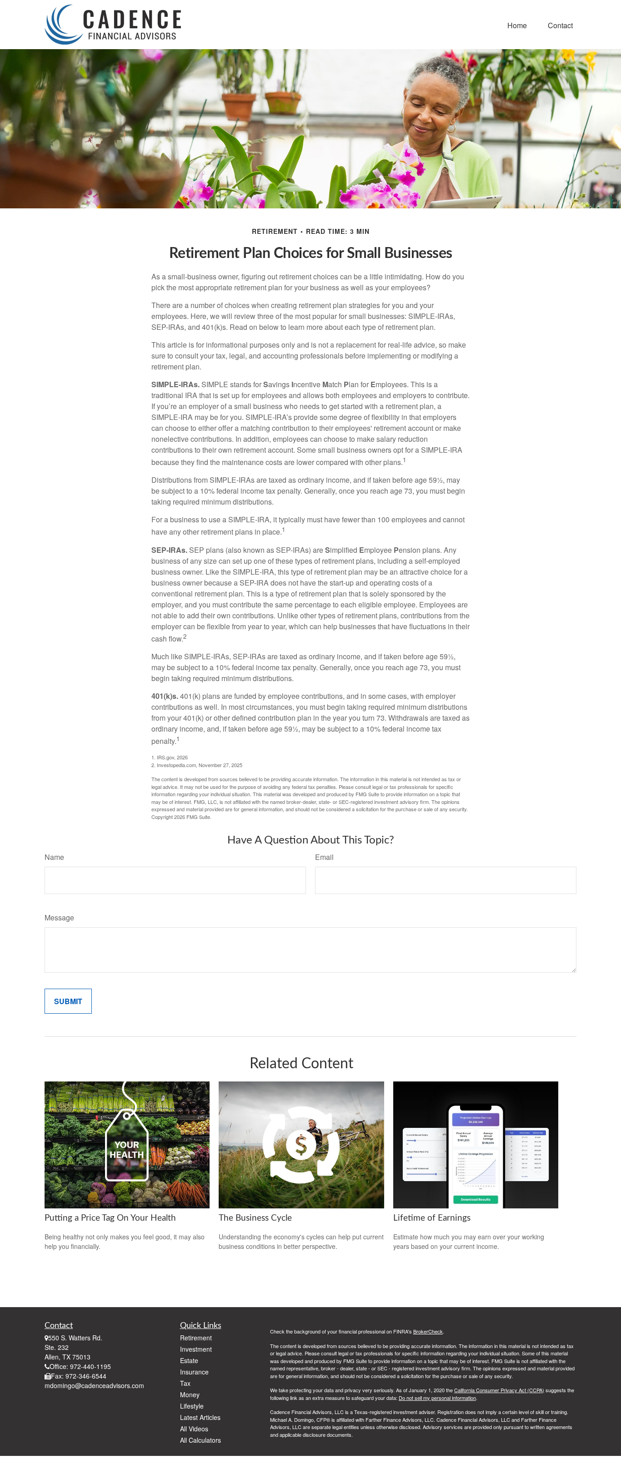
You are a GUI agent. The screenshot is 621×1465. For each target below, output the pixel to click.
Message (59, 917)
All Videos (194, 1428)
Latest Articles (200, 1417)
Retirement (196, 1337)
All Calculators (200, 1440)
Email (324, 857)
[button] (517, 24)
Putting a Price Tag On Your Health (110, 1218)
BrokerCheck (428, 1331)
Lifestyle (192, 1405)
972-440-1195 (90, 1366)
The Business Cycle (255, 1218)
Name (54, 857)
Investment (196, 1349)
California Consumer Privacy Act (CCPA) (499, 1390)
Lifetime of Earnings (432, 1218)
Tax (185, 1383)
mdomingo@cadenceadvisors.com (94, 1385)
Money (190, 1394)
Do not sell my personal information (437, 1397)
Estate (189, 1360)
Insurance (194, 1371)
